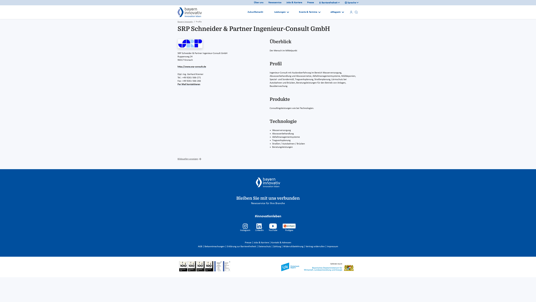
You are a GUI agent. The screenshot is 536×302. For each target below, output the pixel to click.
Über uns (258, 2)
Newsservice (274, 2)
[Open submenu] (288, 12)
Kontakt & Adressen (281, 242)
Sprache (352, 2)
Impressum (332, 246)
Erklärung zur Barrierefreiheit (242, 246)
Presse (310, 2)
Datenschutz (264, 246)
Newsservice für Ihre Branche (268, 203)
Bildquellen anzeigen (188, 159)
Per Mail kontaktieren (189, 84)
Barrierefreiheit (329, 2)
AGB (200, 246)
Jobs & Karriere (294, 2)
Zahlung (277, 246)
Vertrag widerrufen (315, 246)
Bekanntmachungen (214, 246)
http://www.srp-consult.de (192, 66)
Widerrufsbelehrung (293, 246)
